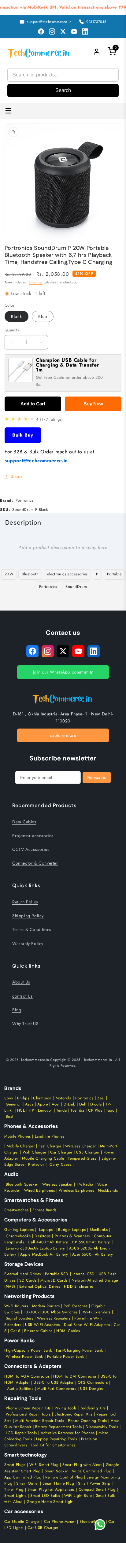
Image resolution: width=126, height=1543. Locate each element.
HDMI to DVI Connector (75, 1376)
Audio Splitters (20, 1388)
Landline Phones (49, 1136)
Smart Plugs (15, 1464)
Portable (114, 574)
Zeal (101, 1098)
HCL (21, 1110)
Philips (23, 1098)
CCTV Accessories (31, 849)
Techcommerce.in (35, 1059)
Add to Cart (32, 403)
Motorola (64, 1098)
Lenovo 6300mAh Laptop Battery (35, 1248)
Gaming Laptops (19, 1229)
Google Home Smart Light (49, 1501)
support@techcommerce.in (36, 460)
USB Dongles (92, 1388)
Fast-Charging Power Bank (79, 1350)
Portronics (48, 586)
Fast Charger (50, 1146)
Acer (56, 1104)
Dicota (96, 1104)
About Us (21, 982)
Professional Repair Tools (28, 1414)
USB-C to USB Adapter (54, 1382)
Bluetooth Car (92, 1521)
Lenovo (44, 1110)
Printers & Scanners (72, 1236)
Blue (42, 316)
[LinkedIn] (85, 31)
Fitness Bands (44, 1210)
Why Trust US (25, 1024)
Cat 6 (15, 1331)
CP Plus (95, 1110)
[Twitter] (63, 31)
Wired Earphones (39, 1190)
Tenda (61, 1110)
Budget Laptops (72, 1229)
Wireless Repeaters (53, 1318)
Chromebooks (18, 1236)
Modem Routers (46, 1306)
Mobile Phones (17, 1136)
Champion (42, 1098)
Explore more (63, 735)
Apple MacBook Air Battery (43, 1254)
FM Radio (84, 1184)
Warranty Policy (27, 943)
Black (16, 316)
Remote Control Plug (64, 1477)
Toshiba (76, 1110)
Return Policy (25, 902)
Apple (42, 1104)
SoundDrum (76, 586)
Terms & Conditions (31, 929)
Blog (16, 1010)
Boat (9, 1116)
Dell (82, 1104)
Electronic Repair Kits (73, 1414)
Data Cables (24, 822)
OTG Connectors (93, 1382)
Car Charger (61, 1152)
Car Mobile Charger (22, 1521)
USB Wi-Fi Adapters (42, 1324)
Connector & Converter (35, 863)
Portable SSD (57, 1274)
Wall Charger (34, 1152)
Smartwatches (16, 1210)
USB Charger (87, 1152)
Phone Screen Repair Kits (28, 1408)
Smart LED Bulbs (45, 1495)
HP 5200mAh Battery (91, 1242)
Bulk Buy (22, 435)
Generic (13, 1104)
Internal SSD (83, 1274)
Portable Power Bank (65, 1356)
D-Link (69, 1104)
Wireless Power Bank (24, 1356)
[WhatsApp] (100, 1525)
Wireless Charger (80, 1146)
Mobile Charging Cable (43, 1158)
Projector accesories (33, 835)
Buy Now (93, 403)
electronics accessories (67, 574)
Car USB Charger (43, 1527)
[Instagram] (52, 31)
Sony (9, 1098)
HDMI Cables (68, 1331)
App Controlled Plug (23, 1477)
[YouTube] (74, 31)
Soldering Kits (93, 1408)
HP (31, 1110)
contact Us (22, 996)
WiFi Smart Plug (43, 1464)
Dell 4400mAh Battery (48, 1242)
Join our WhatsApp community (63, 672)
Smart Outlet (27, 1483)
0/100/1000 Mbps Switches (52, 1312)
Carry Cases (60, 1164)
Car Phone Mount (60, 1521)
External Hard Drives (22, 1274)
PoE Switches (76, 1306)
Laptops (46, 1229)
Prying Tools (66, 1408)
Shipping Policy (28, 916)
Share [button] (16, 476)
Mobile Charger (21, 1146)
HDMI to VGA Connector (27, 1376)
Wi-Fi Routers (16, 1306)
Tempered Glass (82, 1158)
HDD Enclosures (78, 1286)
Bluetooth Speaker (22, 1184)
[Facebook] (41, 31)
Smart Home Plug (58, 1483)
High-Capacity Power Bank (28, 1350)
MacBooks (99, 1229)
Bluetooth (30, 574)
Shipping (36, 282)
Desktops (43, 1236)
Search (63, 90)
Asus (29, 1104)
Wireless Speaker (57, 1184)
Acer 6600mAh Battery (92, 1254)
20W (9, 574)
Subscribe (96, 777)
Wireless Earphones (76, 1190)
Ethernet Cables (38, 1331)
